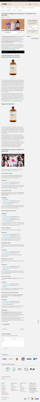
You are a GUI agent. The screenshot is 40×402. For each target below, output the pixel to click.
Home (2, 384)
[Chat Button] (38, 321)
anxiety (21, 98)
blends (21, 37)
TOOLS (14, 10)
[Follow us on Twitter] (33, 38)
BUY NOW (13, 77)
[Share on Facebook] (5, 32)
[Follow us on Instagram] (34, 38)
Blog (20, 385)
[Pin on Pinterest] (7, 32)
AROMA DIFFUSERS (30, 7)
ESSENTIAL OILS (9, 7)
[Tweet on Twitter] (8, 32)
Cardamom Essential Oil (6, 237)
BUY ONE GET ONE (20, 10)
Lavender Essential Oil (6, 182)
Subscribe (32, 28)
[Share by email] (10, 32)
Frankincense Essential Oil (7, 219)
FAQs (21, 384)
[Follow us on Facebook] (31, 38)
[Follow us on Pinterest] (36, 38)
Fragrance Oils (4, 389)
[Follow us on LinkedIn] (37, 38)
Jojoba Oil (4, 220)
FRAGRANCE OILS (16, 7)
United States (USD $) (5, 397)
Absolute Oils (4, 391)
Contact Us (12, 385)
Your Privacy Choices (23, 391)
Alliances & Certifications (14, 390)
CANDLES (3, 10)
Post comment (5, 348)
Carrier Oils (3, 390)
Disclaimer (21, 386)
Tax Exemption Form (5, 392)
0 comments (21, 32)
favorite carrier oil (14, 223)
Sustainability (22, 389)
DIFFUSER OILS (24, 7)
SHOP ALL (3, 7)
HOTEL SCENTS (8, 10)
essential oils (10, 47)
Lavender (6, 170)
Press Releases (13, 389)
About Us (12, 384)
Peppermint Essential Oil (7, 49)
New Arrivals (22, 390)
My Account (3, 385)
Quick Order (3, 386)
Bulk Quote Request (14, 386)
